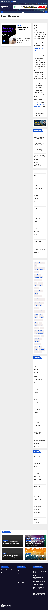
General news (37, 211)
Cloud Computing (38, 188)
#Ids (36, 265)
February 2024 (37, 499)
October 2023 (37, 512)
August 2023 (37, 519)
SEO (42, 336)
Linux (35, 224)
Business (36, 178)
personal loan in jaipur (39, 330)
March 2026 (37, 463)
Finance (36, 201)
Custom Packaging (38, 290)
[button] (43, 11)
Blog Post (19, 579)
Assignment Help (38, 280)
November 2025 (38, 466)
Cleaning (36, 185)
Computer (36, 191)
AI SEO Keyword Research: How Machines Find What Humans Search (39, 594)
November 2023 (38, 509)
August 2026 (37, 456)
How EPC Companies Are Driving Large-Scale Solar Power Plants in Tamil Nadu (39, 589)
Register (19, 573)
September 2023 (38, 516)
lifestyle (40, 325)
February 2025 (37, 479)
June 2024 (36, 489)
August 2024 (37, 486)
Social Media (37, 246)
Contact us (19, 576)
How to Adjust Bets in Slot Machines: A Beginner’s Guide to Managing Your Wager (40, 583)
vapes (36, 349)
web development (38, 352)
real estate (37, 336)
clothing (36, 288)
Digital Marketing (38, 296)
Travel (36, 346)
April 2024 (36, 496)
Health (36, 317)
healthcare (42, 317)
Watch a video (37, 48)
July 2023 (36, 522)
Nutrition (36, 228)
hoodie (36, 322)
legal (36, 325)
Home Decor (37, 218)
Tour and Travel (37, 255)
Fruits (35, 205)
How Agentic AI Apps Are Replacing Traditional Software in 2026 (40, 143)
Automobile (36, 172)
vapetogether (41, 349)
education (41, 302)
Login (18, 570)
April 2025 (36, 473)
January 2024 (37, 502)
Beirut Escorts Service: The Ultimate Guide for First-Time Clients (39, 137)
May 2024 (36, 493)
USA (40, 346)
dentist (36, 293)
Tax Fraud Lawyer (38, 338)
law (40, 322)
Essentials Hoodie (38, 305)
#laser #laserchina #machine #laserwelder (39, 269)
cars (36, 285)
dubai (36, 302)
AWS (35, 175)
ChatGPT (36, 182)
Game (35, 208)
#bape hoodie (37, 262)
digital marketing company (38, 299)
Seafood (36, 238)
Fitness (36, 314)
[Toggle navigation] (23, 12)
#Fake (43, 262)
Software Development (39, 249)
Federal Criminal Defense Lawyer (39, 311)
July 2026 (36, 460)
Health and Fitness (38, 215)
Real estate (36, 231)
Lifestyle (36, 221)
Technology (19, 25)
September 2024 (38, 483)
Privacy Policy (20, 582)
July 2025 (36, 469)
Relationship (37, 234)
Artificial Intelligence (38, 277)
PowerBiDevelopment (39, 333)
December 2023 (38, 506)
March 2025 (37, 476)
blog (36, 282)
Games (41, 314)
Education (36, 195)
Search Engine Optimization (37, 242)
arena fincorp (37, 274)
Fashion (36, 198)
